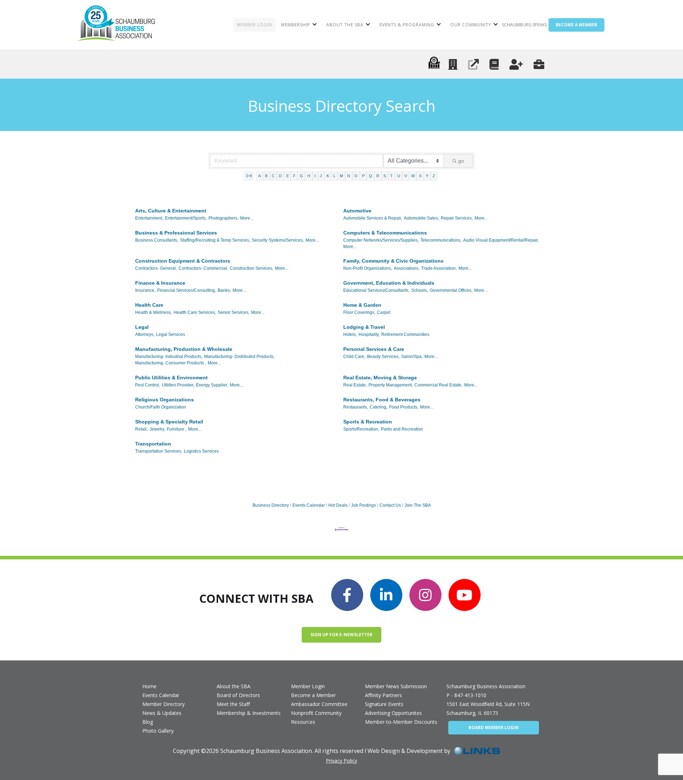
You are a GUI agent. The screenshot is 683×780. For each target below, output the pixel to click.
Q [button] (370, 176)
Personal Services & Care (373, 349)
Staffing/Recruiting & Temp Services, (215, 240)
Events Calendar (308, 505)
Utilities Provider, (178, 385)
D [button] (280, 176)
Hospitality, (369, 334)
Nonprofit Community (316, 713)
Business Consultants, (156, 240)
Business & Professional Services (176, 233)
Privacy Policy (341, 760)
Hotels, (350, 334)
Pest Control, (147, 385)
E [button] (287, 176)
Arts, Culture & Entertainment (170, 211)
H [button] (308, 176)
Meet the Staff (233, 704)
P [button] (363, 176)
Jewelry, (157, 429)
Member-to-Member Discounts (401, 721)
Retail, (141, 429)
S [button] (384, 176)
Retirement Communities (405, 334)
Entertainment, (149, 218)
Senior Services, (233, 312)
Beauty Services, (383, 356)
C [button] (273, 176)
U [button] (398, 176)
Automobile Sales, (421, 218)
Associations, (406, 268)
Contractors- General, (156, 268)
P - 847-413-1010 (466, 695)
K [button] (328, 176)
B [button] (266, 176)
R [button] (377, 176)
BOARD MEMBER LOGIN (493, 727)
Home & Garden (362, 305)
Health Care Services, (195, 312)
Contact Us (390, 505)
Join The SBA (417, 505)
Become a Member (313, 695)
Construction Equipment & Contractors (182, 261)
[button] (298, 25)
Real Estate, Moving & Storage (380, 377)
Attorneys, (144, 334)
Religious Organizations (164, 399)
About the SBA (233, 686)
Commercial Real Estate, (438, 385)
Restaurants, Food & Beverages (381, 399)
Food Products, (403, 407)
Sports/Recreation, (361, 429)
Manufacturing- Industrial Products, (168, 356)
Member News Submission (396, 686)
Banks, (224, 290)
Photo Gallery (158, 730)
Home (149, 686)
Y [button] (427, 176)
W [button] (413, 176)
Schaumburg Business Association (485, 686)
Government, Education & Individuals (388, 283)
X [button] (420, 176)
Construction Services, (251, 268)
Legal (142, 327)
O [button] (356, 176)
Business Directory (271, 505)
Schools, (419, 290)
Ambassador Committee (319, 704)
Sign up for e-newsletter (341, 635)
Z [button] (434, 176)
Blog (147, 721)
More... (246, 218)
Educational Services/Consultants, (376, 290)
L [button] (334, 176)
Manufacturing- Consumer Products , (170, 362)
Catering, (378, 407)
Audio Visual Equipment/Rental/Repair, (501, 240)
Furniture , (176, 429)
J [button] (321, 176)
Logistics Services (201, 451)
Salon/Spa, (412, 356)
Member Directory (163, 704)
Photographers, (223, 218)
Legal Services (170, 334)
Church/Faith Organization (160, 407)
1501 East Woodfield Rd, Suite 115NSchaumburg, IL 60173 (488, 708)
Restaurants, (355, 407)
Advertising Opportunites (393, 713)
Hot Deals (338, 505)
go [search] (461, 161)
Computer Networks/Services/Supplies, (381, 240)
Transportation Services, (158, 451)
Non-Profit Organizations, (367, 268)
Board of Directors (238, 695)
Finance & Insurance (160, 283)
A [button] (259, 176)
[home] (116, 24)
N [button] (348, 176)
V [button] (405, 176)
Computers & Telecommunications (385, 233)
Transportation (153, 444)
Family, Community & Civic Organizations (393, 261)
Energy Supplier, (212, 385)
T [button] (391, 176)
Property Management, (391, 385)
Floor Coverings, (359, 312)
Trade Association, (439, 268)
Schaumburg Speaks (524, 25)
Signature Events (384, 704)
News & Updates (161, 713)
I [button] (315, 176)
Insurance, (145, 290)
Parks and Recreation (402, 429)
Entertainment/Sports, (186, 218)
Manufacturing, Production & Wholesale (183, 349)
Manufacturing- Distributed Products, (239, 356)
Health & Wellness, (153, 312)
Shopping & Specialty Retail (169, 422)
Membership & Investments (249, 713)
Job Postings (363, 505)
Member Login (308, 686)
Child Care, (354, 356)
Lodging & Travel (364, 327)
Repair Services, (457, 218)
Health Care (149, 305)
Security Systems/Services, (278, 240)
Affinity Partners (383, 695)
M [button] (341, 176)
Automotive (357, 211)
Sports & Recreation (367, 422)
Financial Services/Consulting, (186, 290)
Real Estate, (355, 385)
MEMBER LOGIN (254, 25)
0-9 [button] (249, 176)
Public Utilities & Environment (171, 377)
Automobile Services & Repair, (372, 218)
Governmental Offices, (451, 290)
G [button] (301, 176)
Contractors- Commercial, (203, 268)
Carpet (383, 312)
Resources (303, 721)
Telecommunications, (440, 240)
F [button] (294, 176)
